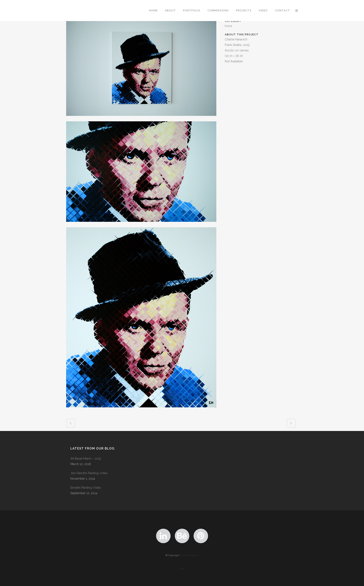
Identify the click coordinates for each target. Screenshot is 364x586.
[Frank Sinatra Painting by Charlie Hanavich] (141, 118)
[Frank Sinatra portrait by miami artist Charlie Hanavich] (141, 410)
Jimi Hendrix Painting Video (89, 473)
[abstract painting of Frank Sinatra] (141, 224)
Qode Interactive (189, 555)
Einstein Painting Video (85, 487)
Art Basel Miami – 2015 (85, 458)
